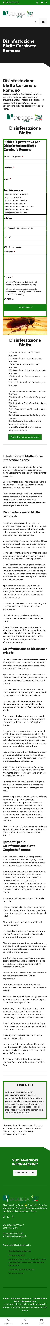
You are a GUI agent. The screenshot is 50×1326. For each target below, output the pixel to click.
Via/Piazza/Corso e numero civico (18, 228)
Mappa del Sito (28, 1301)
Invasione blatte (16, 1273)
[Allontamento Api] (25, 197)
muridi (19, 1104)
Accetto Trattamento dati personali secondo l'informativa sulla (21, 283)
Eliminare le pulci (17, 1255)
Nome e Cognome (13, 156)
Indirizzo (8, 218)
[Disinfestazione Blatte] (25, 203)
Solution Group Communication (27, 1307)
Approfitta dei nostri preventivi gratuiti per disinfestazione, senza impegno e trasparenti (27, 1262)
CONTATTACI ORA (25, 1172)
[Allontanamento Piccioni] (25, 200)
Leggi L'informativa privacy (17, 1298)
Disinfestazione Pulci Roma (21, 1269)
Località (7, 237)
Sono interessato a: (13, 190)
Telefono (9, 167)
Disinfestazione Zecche (20, 1251)
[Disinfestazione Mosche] (25, 212)
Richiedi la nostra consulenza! (25, 437)
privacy (33, 285)
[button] (35, 21)
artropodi (10, 1104)
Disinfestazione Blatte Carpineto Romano (22, 1125)
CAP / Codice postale (13, 247)
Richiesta (9, 251)
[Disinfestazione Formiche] (25, 209)
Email (7, 179)
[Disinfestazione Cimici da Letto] (25, 206)
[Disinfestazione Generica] (25, 194)
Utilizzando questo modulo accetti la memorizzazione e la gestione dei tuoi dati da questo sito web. (24, 291)
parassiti (39, 1101)
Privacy (8, 277)
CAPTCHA (9, 299)
